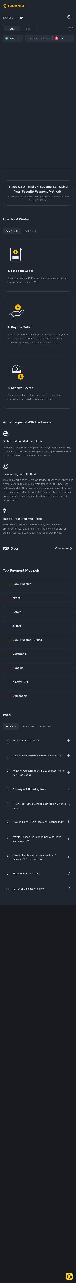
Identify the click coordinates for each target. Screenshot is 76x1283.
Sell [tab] (28, 28)
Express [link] (8, 18)
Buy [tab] (12, 28)
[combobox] (13, 38)
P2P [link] (20, 18)
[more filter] (69, 29)
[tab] (8, 17)
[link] (38, 584)
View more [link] (62, 548)
